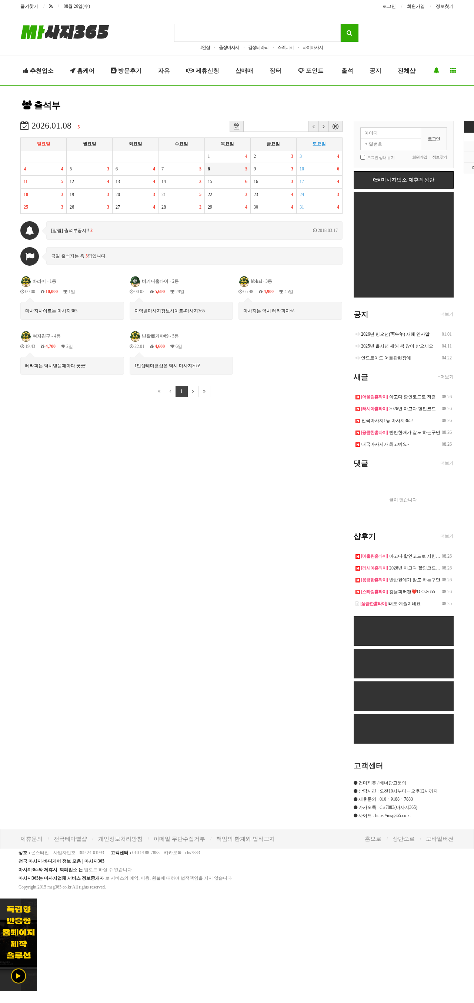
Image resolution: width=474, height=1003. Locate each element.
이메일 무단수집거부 (179, 839)
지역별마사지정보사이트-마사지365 (169, 310)
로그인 (389, 6)
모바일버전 (440, 839)
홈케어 (85, 70)
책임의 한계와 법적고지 (245, 839)
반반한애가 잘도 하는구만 (400, 432)
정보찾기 (445, 6)
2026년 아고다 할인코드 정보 (403, 408)
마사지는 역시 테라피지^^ (268, 310)
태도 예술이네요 (390, 603)
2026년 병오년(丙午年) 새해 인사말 (395, 334)
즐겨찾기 (29, 6)
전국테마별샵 (70, 839)
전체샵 (406, 70)
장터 (275, 70)
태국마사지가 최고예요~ (385, 444)
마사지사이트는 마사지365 (51, 310)
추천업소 (41, 70)
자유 (164, 70)
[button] (313, 126)
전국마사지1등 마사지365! (387, 420)
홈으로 (373, 839)
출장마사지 (229, 47)
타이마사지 (313, 47)
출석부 (46, 105)
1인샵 (205, 47)
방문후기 (129, 70)
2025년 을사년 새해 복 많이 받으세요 (397, 346)
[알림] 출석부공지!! (194, 230)
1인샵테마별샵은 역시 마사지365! (167, 365)
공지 (375, 70)
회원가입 (416, 6)
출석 (346, 70)
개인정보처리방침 (120, 839)
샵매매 (244, 70)
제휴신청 (206, 70)
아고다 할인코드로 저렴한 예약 (405, 396)
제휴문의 (31, 839)
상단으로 (404, 839)
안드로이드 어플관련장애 (386, 358)
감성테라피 (258, 47)
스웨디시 (285, 47)
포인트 (314, 70)
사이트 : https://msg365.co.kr (384, 815)
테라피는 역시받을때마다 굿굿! (56, 365)
